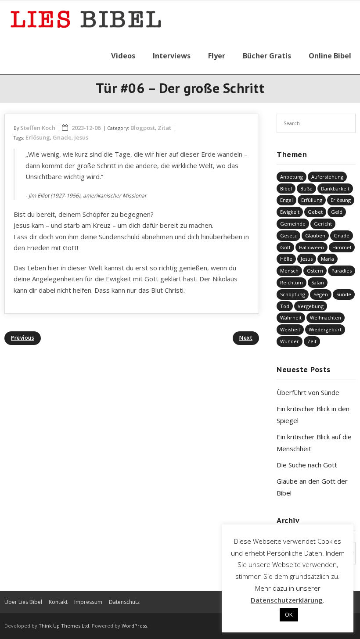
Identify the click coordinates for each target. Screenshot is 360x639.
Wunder (289, 341)
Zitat (164, 128)
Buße (306, 188)
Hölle (286, 258)
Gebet (315, 211)
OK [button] (289, 614)
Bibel (286, 188)
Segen (320, 294)
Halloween (311, 247)
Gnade (62, 137)
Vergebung (311, 306)
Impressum (88, 602)
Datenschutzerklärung (287, 600)
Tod (284, 306)
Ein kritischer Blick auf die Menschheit (314, 442)
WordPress (134, 625)
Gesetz (288, 235)
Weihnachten (325, 317)
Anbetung (291, 176)
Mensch (289, 270)
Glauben (315, 235)
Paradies (341, 270)
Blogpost (142, 128)
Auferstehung (327, 176)
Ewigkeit (289, 211)
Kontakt (58, 602)
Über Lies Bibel (23, 602)
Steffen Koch (37, 128)
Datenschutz (124, 602)
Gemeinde (293, 223)
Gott (285, 247)
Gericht (323, 223)
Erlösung (37, 137)
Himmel (341, 247)
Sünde (343, 294)
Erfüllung (311, 200)
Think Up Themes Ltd (64, 625)
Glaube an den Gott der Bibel (312, 487)
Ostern (315, 270)
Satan (317, 282)
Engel (286, 200)
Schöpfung (292, 294)
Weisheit (290, 329)
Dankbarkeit (335, 188)
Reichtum (291, 282)
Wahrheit (291, 317)
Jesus (81, 137)
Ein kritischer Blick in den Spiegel (313, 414)
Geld (336, 211)
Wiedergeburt (325, 329)
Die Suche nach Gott (307, 464)
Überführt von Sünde (308, 392)
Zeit (312, 341)
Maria (327, 258)
